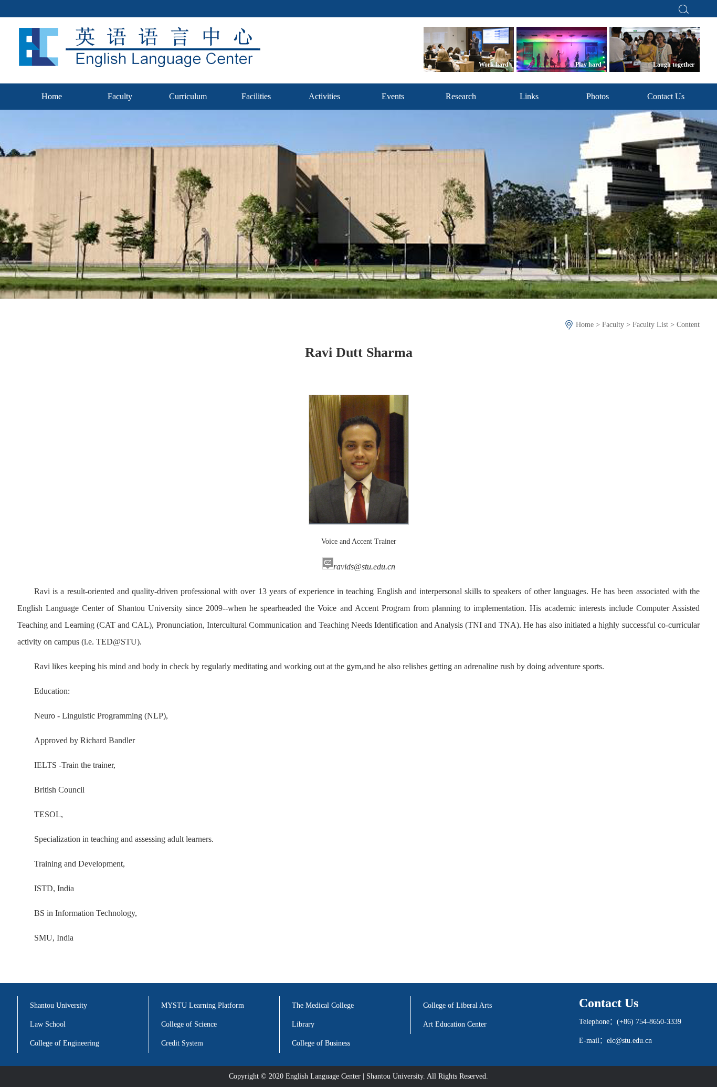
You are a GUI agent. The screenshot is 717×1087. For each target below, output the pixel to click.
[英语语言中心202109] (138, 47)
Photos (597, 96)
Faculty (120, 96)
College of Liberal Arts (457, 1005)
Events (393, 96)
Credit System (182, 1043)
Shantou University (58, 1005)
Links (529, 96)
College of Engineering (64, 1043)
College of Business (321, 1043)
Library (303, 1024)
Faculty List (650, 325)
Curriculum (188, 96)
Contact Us (665, 96)
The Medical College (323, 1005)
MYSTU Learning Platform (202, 1005)
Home (51, 96)
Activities (324, 96)
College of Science (189, 1024)
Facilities (256, 96)
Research (461, 96)
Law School (48, 1024)
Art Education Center (455, 1024)
